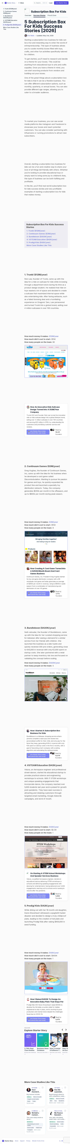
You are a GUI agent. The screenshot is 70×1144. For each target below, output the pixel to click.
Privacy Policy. (45, 294)
